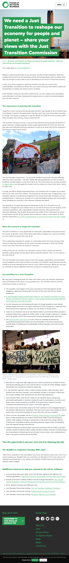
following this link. (55, 442)
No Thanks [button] (43, 560)
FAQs (38, 539)
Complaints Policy (44, 536)
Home (4, 61)
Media (38, 542)
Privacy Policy (42, 532)
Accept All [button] (34, 560)
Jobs (38, 529)
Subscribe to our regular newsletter (10, 521)
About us (40, 525)
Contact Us (41, 546)
